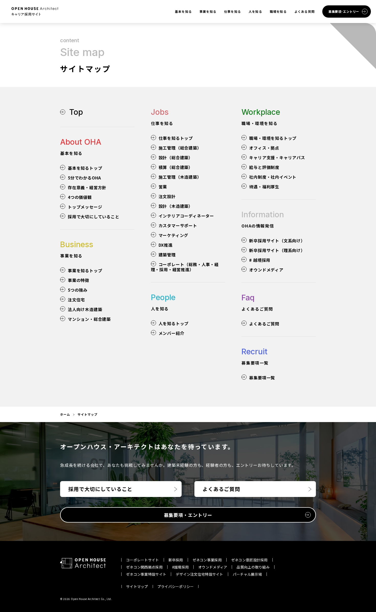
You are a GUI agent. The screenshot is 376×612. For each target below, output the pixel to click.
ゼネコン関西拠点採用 (144, 567)
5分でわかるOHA (84, 178)
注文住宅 (76, 300)
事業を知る (208, 11)
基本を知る (183, 11)
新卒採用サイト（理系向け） (277, 250)
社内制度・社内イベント (272, 177)
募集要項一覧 (262, 378)
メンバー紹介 (171, 333)
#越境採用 (180, 567)
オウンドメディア (266, 270)
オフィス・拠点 (264, 148)
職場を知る (278, 11)
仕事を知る (232, 11)
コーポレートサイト (142, 559)
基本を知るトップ (85, 168)
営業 (163, 187)
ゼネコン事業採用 (207, 559)
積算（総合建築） (176, 167)
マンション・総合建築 (89, 319)
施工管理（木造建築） (180, 177)
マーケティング (174, 235)
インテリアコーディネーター (186, 216)
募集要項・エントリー (188, 515)
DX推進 (166, 245)
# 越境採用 (259, 260)
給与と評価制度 (264, 167)
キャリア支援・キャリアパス (277, 157)
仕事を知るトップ (176, 138)
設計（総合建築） (176, 157)
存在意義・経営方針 (87, 187)
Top (76, 112)
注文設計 (167, 196)
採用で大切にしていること (93, 216)
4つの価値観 (80, 197)
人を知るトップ (174, 323)
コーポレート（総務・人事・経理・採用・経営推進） (185, 267)
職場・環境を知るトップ (272, 138)
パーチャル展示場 (247, 574)
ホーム (65, 414)
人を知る (255, 11)
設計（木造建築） (176, 206)
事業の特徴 (78, 280)
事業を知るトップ (85, 270)
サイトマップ (137, 586)
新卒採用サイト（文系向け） (277, 240)
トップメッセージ (85, 207)
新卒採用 (176, 559)
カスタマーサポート (178, 225)
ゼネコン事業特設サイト (146, 574)
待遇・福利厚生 (264, 187)
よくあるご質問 (264, 324)
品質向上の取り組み (253, 567)
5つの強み (77, 290)
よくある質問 (304, 11)
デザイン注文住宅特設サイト (199, 574)
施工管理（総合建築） (180, 148)
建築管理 (167, 255)
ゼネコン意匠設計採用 (249, 559)
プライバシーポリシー (175, 586)
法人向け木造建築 (85, 309)
